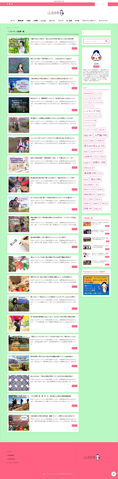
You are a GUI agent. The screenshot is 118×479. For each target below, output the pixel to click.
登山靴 (100, 189)
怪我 (103, 156)
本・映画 (69, 20)
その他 (77, 20)
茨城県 (96, 203)
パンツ (87, 116)
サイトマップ (103, 20)
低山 (88, 135)
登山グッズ (89, 189)
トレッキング (97, 102)
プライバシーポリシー (89, 20)
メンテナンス (90, 120)
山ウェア (52, 20)
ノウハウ (60, 20)
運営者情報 (11, 455)
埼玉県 (100, 141)
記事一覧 (96, 66)
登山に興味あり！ (91, 185)
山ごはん (43, 20)
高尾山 (98, 209)
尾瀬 (86, 151)
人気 (101, 130)
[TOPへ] (113, 474)
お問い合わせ (11, 459)
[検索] (106, 41)
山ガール (96, 151)
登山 (96, 179)
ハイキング (92, 111)
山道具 (28, 20)
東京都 (90, 173)
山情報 (36, 20)
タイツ (97, 98)
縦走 (98, 199)
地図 (92, 140)
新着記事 (20, 20)
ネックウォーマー (88, 106)
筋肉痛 (91, 199)
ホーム (13, 20)
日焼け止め (88, 168)
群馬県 (87, 203)
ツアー (87, 102)
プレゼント (97, 116)
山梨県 (88, 157)
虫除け (104, 203)
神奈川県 (89, 194)
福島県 (100, 194)
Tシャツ (98, 93)
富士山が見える (94, 145)
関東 (88, 208)
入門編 (101, 135)
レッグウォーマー (90, 129)
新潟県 (87, 163)
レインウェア (89, 125)
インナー (87, 98)
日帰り (99, 162)
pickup (88, 93)
